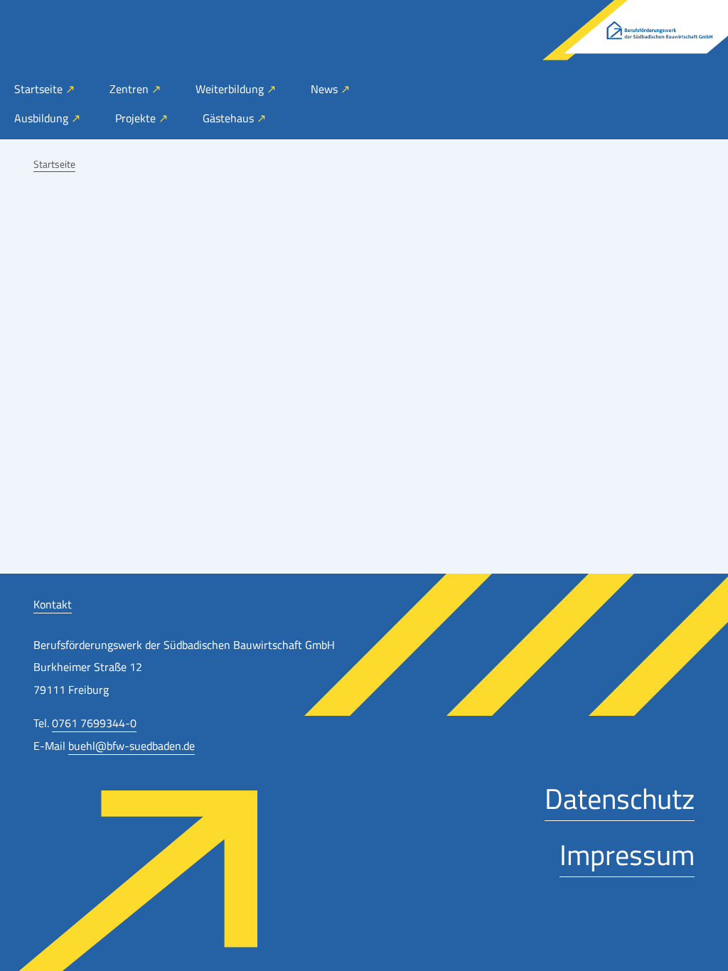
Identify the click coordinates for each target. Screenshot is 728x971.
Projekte (137, 118)
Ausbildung (42, 118)
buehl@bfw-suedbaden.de (131, 745)
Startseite (39, 88)
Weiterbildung (231, 88)
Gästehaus (230, 118)
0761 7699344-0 (94, 722)
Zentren (130, 88)
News (326, 88)
